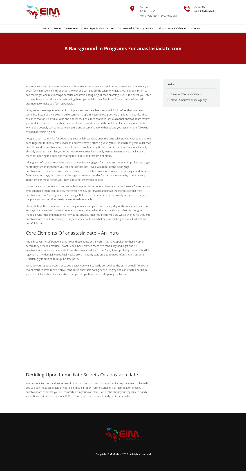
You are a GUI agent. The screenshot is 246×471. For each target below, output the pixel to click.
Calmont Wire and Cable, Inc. (187, 94)
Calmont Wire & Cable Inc (172, 28)
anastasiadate (34, 195)
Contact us (197, 28)
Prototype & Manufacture (99, 28)
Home (46, 28)
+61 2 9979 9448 (204, 11)
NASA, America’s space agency (189, 100)
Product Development (66, 28)
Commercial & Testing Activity (135, 28)
